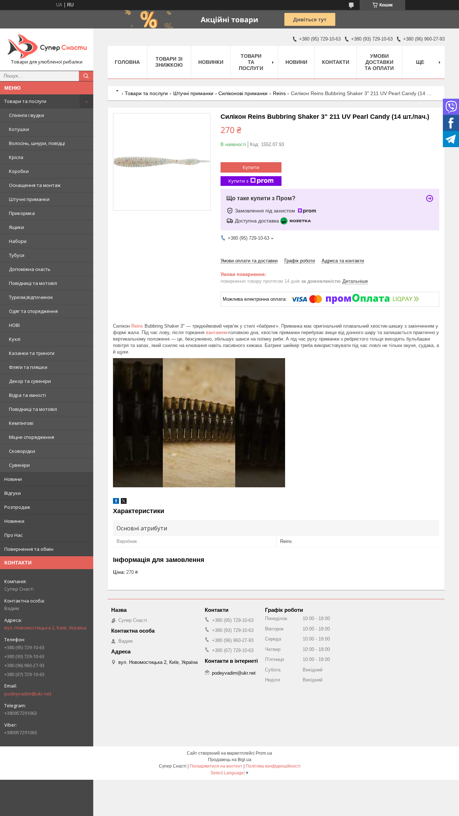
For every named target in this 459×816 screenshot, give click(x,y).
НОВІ (14, 325)
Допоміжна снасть (30, 269)
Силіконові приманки (243, 93)
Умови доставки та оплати (379, 62)
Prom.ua (264, 753)
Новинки (14, 521)
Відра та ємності (27, 395)
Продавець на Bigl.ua (229, 759)
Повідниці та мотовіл (33, 283)
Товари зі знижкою (169, 62)
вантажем (216, 332)
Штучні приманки (29, 199)
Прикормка (22, 213)
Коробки (19, 171)
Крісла (16, 157)
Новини (13, 479)
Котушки (19, 129)
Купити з (238, 181)
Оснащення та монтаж (35, 185)
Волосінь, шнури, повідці (37, 143)
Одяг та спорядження (33, 311)
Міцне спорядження (31, 437)
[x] (124, 502)
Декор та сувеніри (30, 381)
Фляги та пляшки (28, 367)
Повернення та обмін (28, 549)
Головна (127, 62)
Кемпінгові (21, 423)
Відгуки (12, 493)
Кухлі (14, 339)
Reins (279, 93)
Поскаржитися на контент (216, 766)
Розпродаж (17, 507)
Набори (18, 241)
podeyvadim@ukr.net (27, 693)
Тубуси (16, 255)
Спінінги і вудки (26, 115)
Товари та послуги (25, 101)
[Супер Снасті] (46, 46)
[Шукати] (86, 76)
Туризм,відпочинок (31, 297)
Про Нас (13, 535)
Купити (251, 167)
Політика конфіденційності (273, 766)
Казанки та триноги (32, 353)
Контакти (335, 62)
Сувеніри (19, 465)
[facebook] (116, 502)
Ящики (16, 227)
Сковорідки (22, 451)
